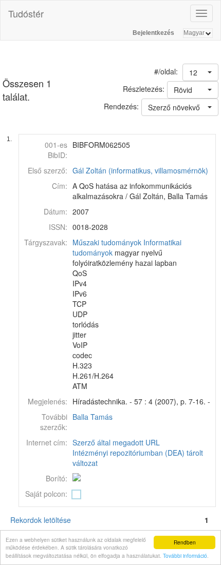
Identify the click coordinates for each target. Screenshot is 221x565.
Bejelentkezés (153, 32)
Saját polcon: (46, 494)
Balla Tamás (92, 417)
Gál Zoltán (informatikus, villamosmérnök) (140, 170)
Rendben (185, 542)
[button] (200, 72)
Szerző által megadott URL (116, 442)
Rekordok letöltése (40, 520)
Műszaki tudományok (106, 242)
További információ (185, 555)
